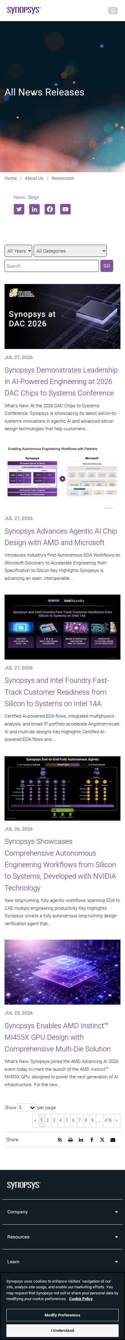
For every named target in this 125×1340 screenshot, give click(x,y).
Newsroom (63, 178)
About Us (34, 178)
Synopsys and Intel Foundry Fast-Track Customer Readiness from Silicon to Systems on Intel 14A (57, 692)
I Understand (62, 1330)
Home (11, 178)
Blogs (33, 197)
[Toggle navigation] (113, 10)
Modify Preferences (62, 1315)
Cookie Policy (81, 1298)
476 (108, 1120)
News (19, 197)
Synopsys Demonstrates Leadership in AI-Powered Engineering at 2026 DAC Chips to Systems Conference (61, 382)
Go (106, 266)
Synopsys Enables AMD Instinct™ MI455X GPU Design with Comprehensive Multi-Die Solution (58, 1037)
